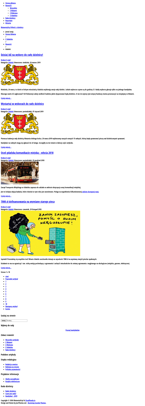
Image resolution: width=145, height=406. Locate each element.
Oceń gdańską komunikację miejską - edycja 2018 (27, 152)
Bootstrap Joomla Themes (37, 403)
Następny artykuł (11, 306)
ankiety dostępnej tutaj (90, 191)
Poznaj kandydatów (73, 330)
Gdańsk (11, 62)
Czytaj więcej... (6, 98)
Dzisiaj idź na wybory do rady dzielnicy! (22, 54)
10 (6, 304)
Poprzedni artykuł (11, 279)
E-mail (8, 60)
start (7, 276)
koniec (7, 309)
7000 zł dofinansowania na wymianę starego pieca (28, 201)
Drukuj (3, 60)
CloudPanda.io (30, 400)
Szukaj (3, 321)
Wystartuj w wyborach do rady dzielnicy (22, 103)
